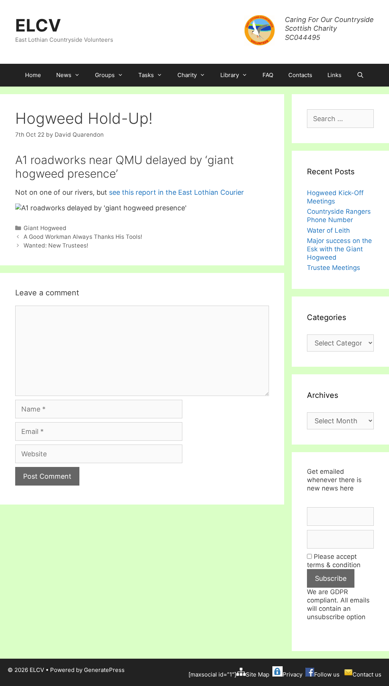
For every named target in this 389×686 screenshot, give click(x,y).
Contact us (367, 674)
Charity (187, 75)
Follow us (327, 674)
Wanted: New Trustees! (56, 245)
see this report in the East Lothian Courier (176, 192)
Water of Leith (328, 230)
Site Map (257, 674)
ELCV (38, 25)
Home (33, 75)
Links (334, 75)
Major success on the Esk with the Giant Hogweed (339, 249)
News (63, 75)
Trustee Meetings (333, 267)
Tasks (146, 75)
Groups (105, 75)
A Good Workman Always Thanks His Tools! (83, 236)
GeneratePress (104, 669)
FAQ (267, 75)
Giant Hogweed (45, 228)
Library (229, 75)
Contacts (300, 75)
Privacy (292, 674)
